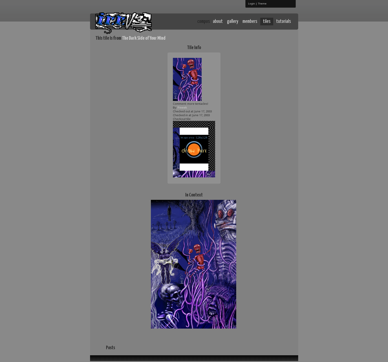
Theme (262, 3)
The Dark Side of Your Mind (143, 38)
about (218, 21)
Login (251, 3)
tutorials (283, 21)
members (249, 21)
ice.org (129, 21)
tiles (267, 21)
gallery (232, 21)
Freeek (182, 107)
